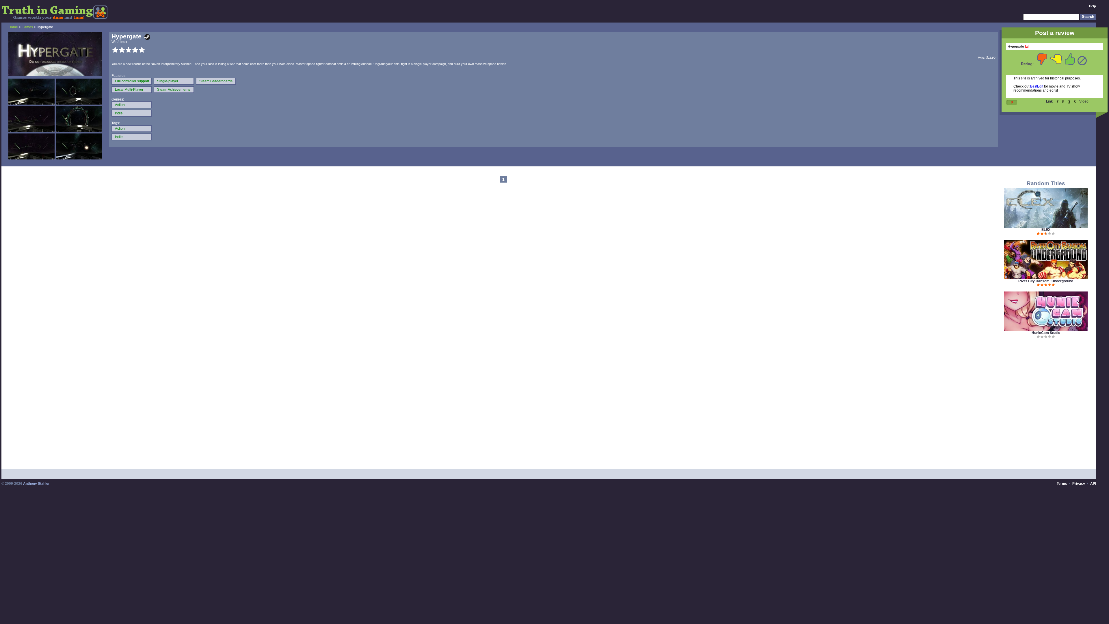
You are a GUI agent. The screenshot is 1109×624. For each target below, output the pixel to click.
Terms (1062, 484)
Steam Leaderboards (215, 81)
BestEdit (1036, 86)
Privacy (1078, 484)
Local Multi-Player (129, 90)
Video (1083, 101)
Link (1049, 101)
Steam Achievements (173, 90)
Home (13, 27)
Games (27, 27)
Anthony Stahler (36, 484)
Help (1092, 6)
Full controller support (132, 81)
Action (120, 105)
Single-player (167, 81)
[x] (1027, 46)
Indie (119, 113)
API (1093, 484)
